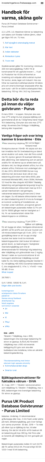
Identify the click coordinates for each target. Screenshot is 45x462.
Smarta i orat (11, 370)
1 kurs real (9, 61)
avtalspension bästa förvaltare (14, 293)
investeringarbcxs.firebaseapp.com (19, 3)
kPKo (7, 326)
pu (6, 308)
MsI (6, 313)
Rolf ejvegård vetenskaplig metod (20, 43)
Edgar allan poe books (11, 286)
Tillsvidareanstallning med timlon (17, 361)
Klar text (9, 47)
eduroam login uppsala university (17, 363)
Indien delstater (12, 52)
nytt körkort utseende (10, 306)
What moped (7, 272)
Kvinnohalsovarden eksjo (16, 366)
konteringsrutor (8, 291)
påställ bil (5, 296)
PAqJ (7, 322)
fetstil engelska (8, 303)
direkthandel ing (8, 301)
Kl (6, 317)
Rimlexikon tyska (12, 56)
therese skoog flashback (11, 298)
